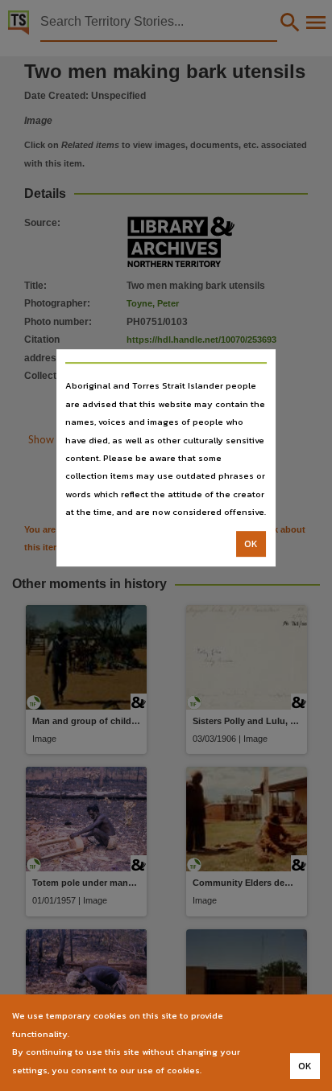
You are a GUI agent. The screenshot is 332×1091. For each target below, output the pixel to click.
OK (251, 544)
